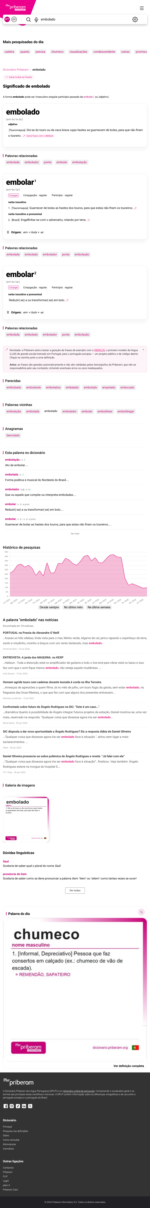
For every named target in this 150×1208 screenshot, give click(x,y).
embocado (127, 387)
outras (125, 51)
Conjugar (13, 195)
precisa (40, 51)
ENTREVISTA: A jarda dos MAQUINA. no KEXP (33, 657)
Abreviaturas (9, 1144)
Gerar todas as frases (20, 77)
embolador (32, 162)
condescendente (104, 51)
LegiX (6, 1181)
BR (14, 19)
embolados (53, 387)
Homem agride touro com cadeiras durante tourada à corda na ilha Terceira (52, 682)
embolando (33, 387)
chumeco (57, 51)
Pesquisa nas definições (15, 1131)
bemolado (13, 435)
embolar (62, 162)
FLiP (5, 1176)
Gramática (8, 1148)
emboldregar (126, 411)
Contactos (8, 1167)
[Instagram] (11, 1108)
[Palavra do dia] (141, 912)
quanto (24, 51)
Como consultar (11, 1140)
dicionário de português (79, 1091)
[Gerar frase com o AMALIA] (135, 208)
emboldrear (105, 411)
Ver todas (75, 890)
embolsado (14, 387)
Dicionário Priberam (16, 69)
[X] (30, 1108)
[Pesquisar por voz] (36, 19)
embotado (90, 387)
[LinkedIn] (24, 1108)
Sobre (6, 1135)
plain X (6, 1185)
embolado (31, 254)
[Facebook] (5, 1108)
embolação (79, 162)
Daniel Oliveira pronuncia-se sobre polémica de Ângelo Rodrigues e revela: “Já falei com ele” (64, 756)
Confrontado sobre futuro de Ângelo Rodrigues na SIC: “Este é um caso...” (51, 707)
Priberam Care (10, 1189)
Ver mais (75, 533)
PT (7, 19)
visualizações (78, 51)
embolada (13, 162)
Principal (7, 1126)
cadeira (9, 51)
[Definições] (135, 19)
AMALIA (99, 350)
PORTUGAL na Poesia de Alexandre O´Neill (31, 632)
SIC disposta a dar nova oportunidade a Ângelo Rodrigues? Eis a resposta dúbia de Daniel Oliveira (67, 731)
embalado (72, 387)
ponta (47, 162)
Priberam (7, 1172)
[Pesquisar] (28, 19)
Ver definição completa (129, 1066)
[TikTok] (18, 1108)
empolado (108, 387)
